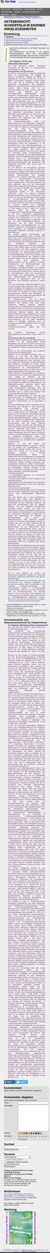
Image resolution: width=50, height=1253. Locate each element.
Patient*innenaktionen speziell (18, 606)
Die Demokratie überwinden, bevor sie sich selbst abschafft (19, 1197)
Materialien (5, 14)
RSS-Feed (17, 1252)
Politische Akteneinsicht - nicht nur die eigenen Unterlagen (26, 44)
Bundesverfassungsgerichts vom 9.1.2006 (24, 236)
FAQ (47, 1250)
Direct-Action (5, 9)
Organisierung (30, 9)
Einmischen (18, 16)
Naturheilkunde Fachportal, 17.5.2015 (33, 616)
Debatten (17, 12)
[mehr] (26, 1185)
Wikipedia (13, 50)
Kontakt (35, 1250)
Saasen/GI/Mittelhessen (31, 12)
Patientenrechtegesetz (15, 608)
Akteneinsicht (20, 18)
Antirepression (17, 9)
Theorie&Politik (6, 12)
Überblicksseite (39, 610)
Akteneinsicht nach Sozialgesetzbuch (19, 41)
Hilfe (17, 1150)
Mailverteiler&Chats (19, 1199)
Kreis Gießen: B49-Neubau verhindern (18, 1194)
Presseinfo (19, 629)
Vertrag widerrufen (29, 1252)
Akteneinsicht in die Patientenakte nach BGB (21, 39)
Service (13, 14)
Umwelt (39, 9)
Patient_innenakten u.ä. (34, 18)
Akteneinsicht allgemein (32, 605)
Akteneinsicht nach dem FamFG (17, 42)
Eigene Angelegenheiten (32, 16)
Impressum (41, 1250)
